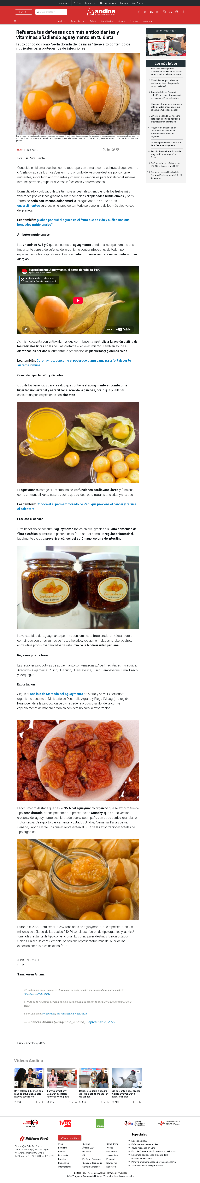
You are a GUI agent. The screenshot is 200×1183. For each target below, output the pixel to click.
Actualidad (78, 21)
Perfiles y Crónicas (91, 1159)
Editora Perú (80, 1173)
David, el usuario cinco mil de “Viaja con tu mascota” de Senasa (93, 1094)
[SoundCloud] (170, 12)
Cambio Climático (91, 1166)
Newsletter (147, 21)
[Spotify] (177, 12)
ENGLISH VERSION (70, 1138)
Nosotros (111, 1166)
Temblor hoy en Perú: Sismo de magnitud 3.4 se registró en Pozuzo (166, 154)
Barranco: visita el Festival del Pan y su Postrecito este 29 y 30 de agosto (166, 175)
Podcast (133, 21)
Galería (93, 21)
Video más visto (165, 31)
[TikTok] (183, 12)
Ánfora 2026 (88, 1147)
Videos (121, 21)
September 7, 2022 (101, 1022)
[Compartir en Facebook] (37, 1102)
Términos (111, 1173)
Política (61, 1151)
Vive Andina (137, 3)
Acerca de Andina (96, 1173)
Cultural (86, 1144)
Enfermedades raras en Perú (145, 1144)
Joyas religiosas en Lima (143, 1148)
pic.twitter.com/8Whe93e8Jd (72, 1013)
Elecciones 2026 (139, 1141)
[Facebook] (139, 12)
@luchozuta (48, 1013)
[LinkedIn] (151, 12)
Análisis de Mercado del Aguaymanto (56, 694)
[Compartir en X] (40, 1102)
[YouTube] (158, 12)
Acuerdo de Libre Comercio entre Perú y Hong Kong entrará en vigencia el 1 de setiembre (166, 95)
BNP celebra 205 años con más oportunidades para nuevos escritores (28, 1094)
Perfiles (77, 3)
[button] (15, 1083)
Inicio (60, 1144)
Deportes (86, 1151)
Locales (62, 1159)
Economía (63, 1155)
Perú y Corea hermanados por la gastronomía (153, 1162)
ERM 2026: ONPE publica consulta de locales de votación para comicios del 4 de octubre (166, 71)
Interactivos (112, 1155)
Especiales (90, 3)
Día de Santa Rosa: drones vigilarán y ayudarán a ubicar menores (126, 1094)
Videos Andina (28, 1060)
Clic (84, 1155)
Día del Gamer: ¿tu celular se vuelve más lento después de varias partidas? (165, 83)
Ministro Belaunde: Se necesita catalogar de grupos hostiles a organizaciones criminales (165, 119)
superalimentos (28, 205)
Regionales (63, 1163)
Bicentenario (63, 3)
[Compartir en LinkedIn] (43, 1102)
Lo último (61, 21)
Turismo (124, 3)
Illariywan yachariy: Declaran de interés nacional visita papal (58, 1094)
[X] (145, 12)
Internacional (64, 1166)
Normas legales (108, 3)
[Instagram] (164, 12)
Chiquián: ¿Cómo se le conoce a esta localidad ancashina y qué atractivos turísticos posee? (166, 107)
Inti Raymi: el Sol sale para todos (147, 1165)
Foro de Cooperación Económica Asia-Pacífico (154, 1151)
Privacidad (122, 1173)
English (23, 12)
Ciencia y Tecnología (92, 1163)
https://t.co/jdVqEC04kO (37, 993)
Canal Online (107, 21)
